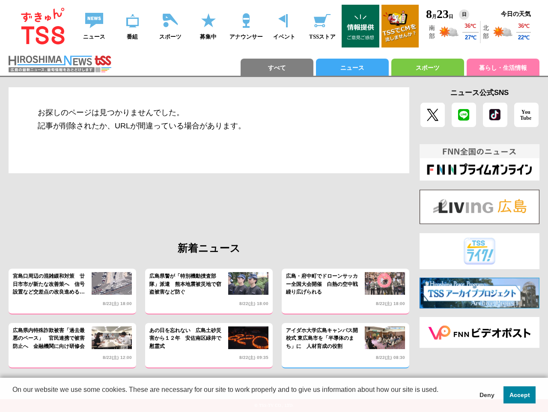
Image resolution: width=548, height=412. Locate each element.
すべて (277, 67)
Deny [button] (487, 394)
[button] (13, 401)
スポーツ (428, 67)
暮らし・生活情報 (503, 67)
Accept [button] (519, 394)
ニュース (352, 67)
